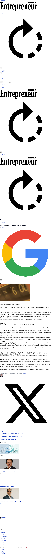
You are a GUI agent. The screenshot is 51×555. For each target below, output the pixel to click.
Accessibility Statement (4, 536)
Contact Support (3, 538)
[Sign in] (0, 219)
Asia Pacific (2, 77)
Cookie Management (3, 540)
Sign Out (2, 71)
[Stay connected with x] (26, 404)
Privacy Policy (3, 534)
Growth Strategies (3, 222)
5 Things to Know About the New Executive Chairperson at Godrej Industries (12, 501)
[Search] (0, 99)
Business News (3, 88)
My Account (2, 83)
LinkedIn (2, 543)
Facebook (2, 542)
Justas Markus (2, 227)
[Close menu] (0, 220)
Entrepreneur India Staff (4, 517)
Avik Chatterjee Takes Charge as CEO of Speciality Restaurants (10, 530)
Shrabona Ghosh (3, 458)
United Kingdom (3, 553)
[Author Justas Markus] (1, 376)
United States (3, 549)
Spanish (2, 75)
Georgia (2, 76)
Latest (1, 429)
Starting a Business (3, 86)
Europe (2, 79)
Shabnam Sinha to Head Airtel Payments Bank (7, 486)
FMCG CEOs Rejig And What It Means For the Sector (8, 456)
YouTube (2, 544)
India (2, 551)
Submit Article (3, 70)
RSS (2, 545)
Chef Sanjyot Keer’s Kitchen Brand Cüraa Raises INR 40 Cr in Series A (11, 436)
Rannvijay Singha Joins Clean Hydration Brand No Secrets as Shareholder (11, 433)
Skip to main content (2, 0)
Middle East (2, 78)
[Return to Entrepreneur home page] (18, 98)
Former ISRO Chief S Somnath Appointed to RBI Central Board (10, 471)
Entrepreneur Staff (3, 532)
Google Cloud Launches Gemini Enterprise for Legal (8, 439)
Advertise (2, 539)
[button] (25, 156)
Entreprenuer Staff (3, 502)
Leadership (2, 13)
